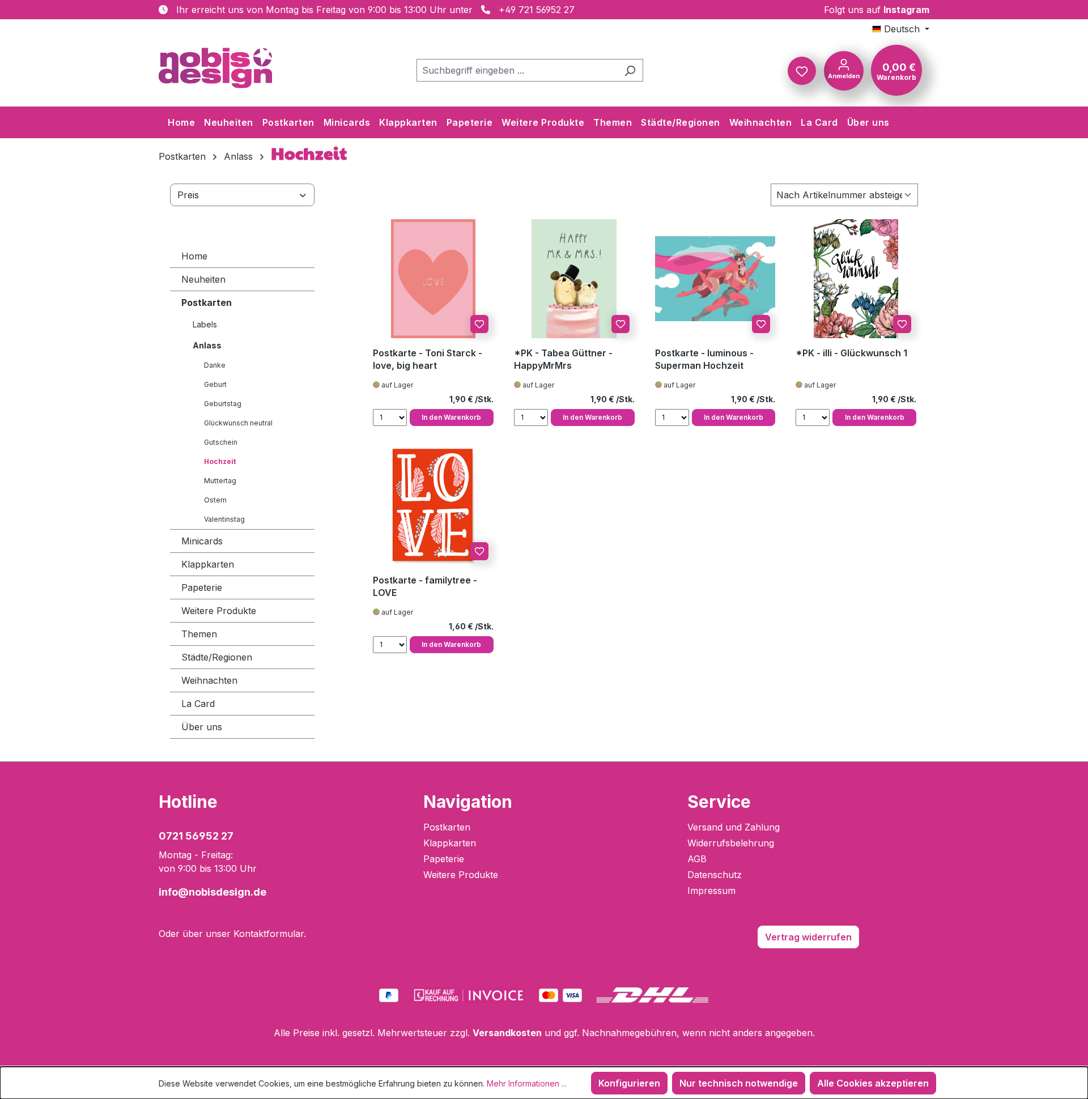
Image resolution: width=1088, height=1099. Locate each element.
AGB (697, 858)
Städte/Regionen (216, 657)
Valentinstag (224, 519)
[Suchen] (630, 70)
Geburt (215, 384)
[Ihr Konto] (844, 69)
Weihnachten (209, 680)
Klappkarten (207, 564)
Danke (215, 365)
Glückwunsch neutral (238, 423)
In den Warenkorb (451, 417)
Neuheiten (203, 279)
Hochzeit (220, 461)
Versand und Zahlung (733, 827)
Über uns (201, 726)
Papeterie (201, 587)
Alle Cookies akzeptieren (873, 1083)
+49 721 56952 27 (537, 9)
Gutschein (220, 442)
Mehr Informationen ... (527, 1083)
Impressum (711, 890)
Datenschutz (714, 874)
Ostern (215, 500)
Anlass (207, 345)
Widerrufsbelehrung (730, 843)
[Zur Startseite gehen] (215, 68)
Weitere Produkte (218, 610)
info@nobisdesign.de (212, 892)
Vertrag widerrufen (808, 937)
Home (194, 256)
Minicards (202, 541)
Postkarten (206, 302)
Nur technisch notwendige (738, 1083)
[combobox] (516, 70)
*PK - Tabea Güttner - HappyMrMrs (563, 359)
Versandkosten (507, 1032)
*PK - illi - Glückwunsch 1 (851, 353)
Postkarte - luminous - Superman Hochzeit (704, 359)
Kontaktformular (268, 933)
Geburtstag (222, 403)
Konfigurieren (629, 1083)
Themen (199, 634)
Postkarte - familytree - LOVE (425, 586)
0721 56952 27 (196, 836)
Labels (205, 324)
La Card (198, 703)
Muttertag (220, 480)
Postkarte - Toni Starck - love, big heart (427, 359)
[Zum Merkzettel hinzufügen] (479, 324)
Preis (188, 195)
